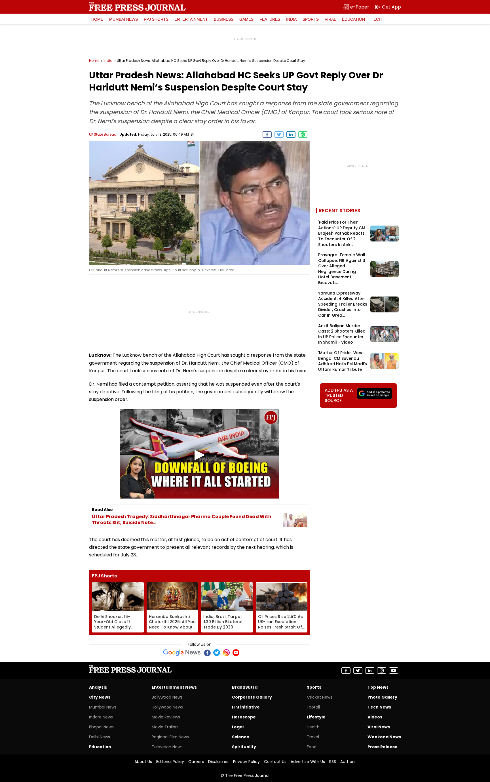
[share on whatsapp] (302, 134)
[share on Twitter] (279, 134)
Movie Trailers (165, 727)
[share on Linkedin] (290, 134)
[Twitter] (216, 652)
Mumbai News (123, 19)
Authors (348, 761)
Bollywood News (167, 697)
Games (246, 19)
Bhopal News (101, 727)
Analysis (98, 687)
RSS (332, 761)
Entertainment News (174, 687)
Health (313, 727)
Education (353, 19)
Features (269, 19)
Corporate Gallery (252, 697)
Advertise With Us (308, 761)
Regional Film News (170, 737)
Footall (313, 707)
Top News (378, 687)
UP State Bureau (102, 134)
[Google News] (182, 652)
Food (311, 747)
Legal (238, 727)
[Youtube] (236, 652)
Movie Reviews (166, 717)
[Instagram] (226, 652)
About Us (143, 761)
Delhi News (99, 737)
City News (99, 697)
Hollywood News (167, 707)
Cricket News (319, 697)
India (291, 19)
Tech (376, 19)
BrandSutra (244, 687)
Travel (313, 737)
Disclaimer (218, 761)
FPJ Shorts (156, 19)
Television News (167, 747)
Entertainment (191, 19)
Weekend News (384, 737)
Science (240, 737)
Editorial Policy (170, 761)
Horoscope (244, 717)
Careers (196, 761)
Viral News (379, 727)
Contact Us (275, 761)
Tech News (379, 707)
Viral (330, 19)
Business (223, 19)
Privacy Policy (246, 761)
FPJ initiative (246, 707)
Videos (375, 717)
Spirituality (244, 747)
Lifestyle (316, 717)
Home (97, 19)
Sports (311, 19)
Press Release (383, 747)
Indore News (101, 717)
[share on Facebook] (267, 134)
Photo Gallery (382, 697)
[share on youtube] (393, 670)
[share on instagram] (381, 670)
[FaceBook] (207, 652)
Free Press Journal (137, 6)
